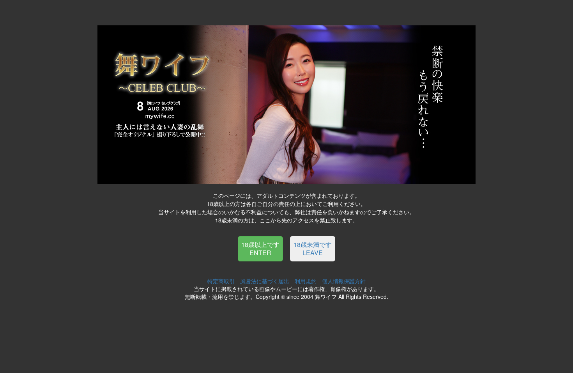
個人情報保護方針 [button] (344, 281)
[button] (260, 248)
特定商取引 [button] (221, 281)
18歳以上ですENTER (260, 248)
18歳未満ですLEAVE (313, 248)
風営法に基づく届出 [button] (264, 281)
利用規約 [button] (306, 281)
